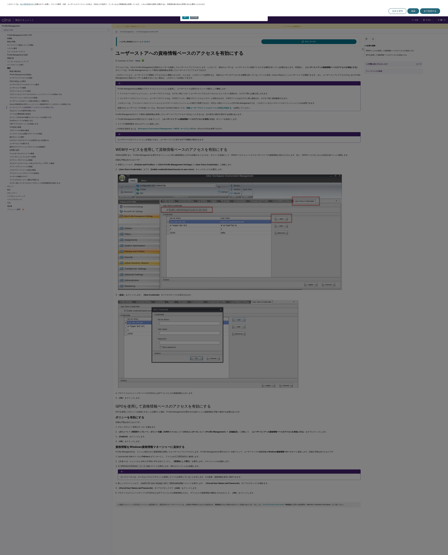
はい (185, 17)
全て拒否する (430, 11)
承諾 (413, 11)
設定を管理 (397, 11)
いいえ (194, 17)
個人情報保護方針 (26, 4)
